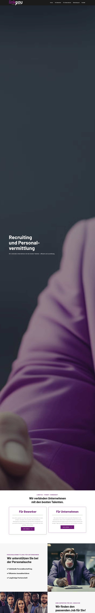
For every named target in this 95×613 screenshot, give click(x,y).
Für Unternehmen (67, 2)
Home (51, 2)
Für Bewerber (58, 2)
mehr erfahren (26, 528)
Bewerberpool (76, 2)
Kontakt (83, 2)
